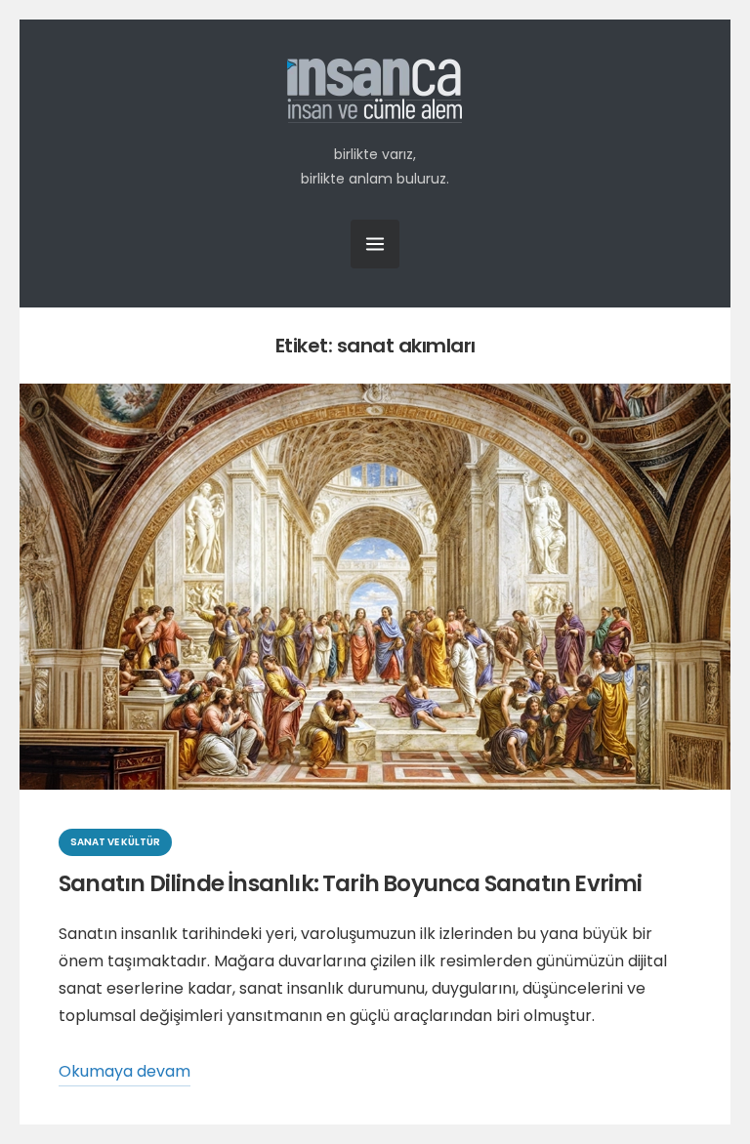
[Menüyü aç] (375, 244)
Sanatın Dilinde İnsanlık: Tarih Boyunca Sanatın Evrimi (351, 883)
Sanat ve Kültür (115, 842)
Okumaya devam (124, 1073)
